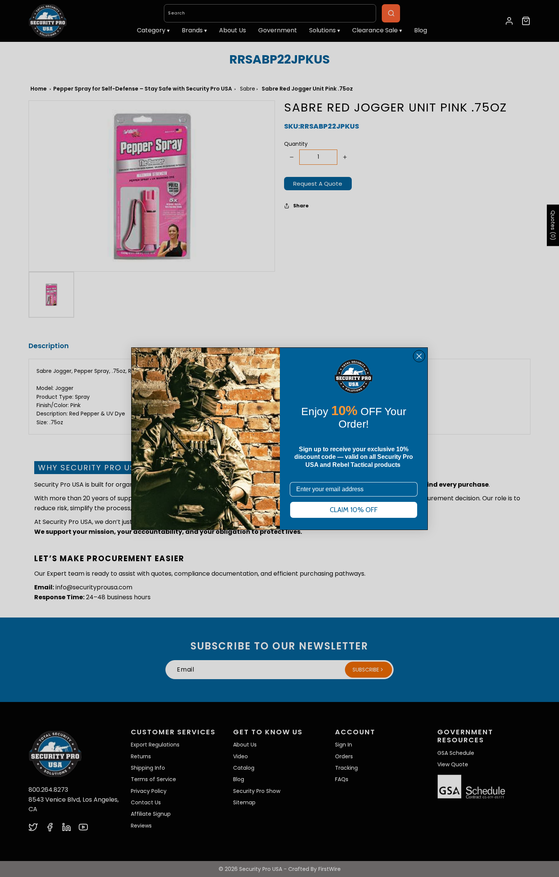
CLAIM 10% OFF (354, 510)
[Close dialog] (419, 356)
